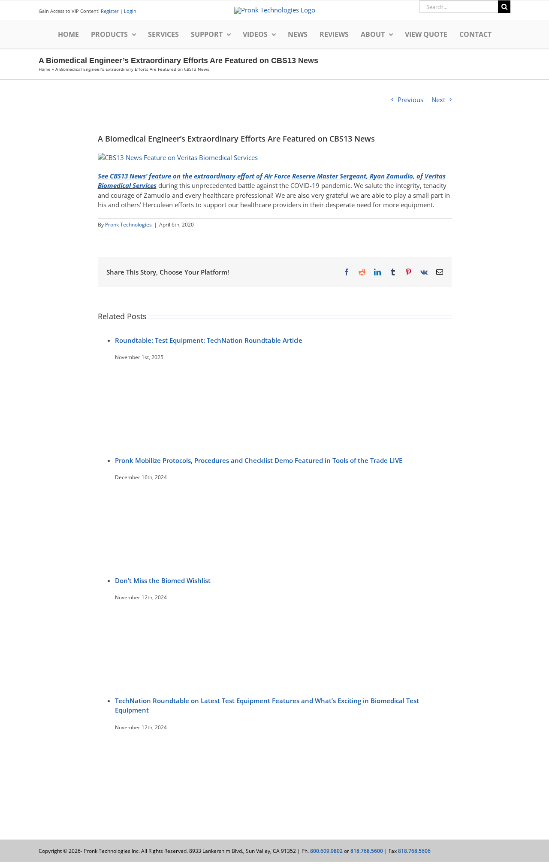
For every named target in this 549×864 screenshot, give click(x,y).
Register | (112, 11)
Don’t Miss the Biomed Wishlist (163, 580)
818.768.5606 (414, 851)
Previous (410, 99)
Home (45, 69)
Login (129, 11)
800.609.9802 (326, 851)
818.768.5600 (366, 851)
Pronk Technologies (128, 224)
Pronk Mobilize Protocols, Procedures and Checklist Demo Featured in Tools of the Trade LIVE (258, 460)
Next (438, 99)
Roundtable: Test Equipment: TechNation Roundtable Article (208, 340)
